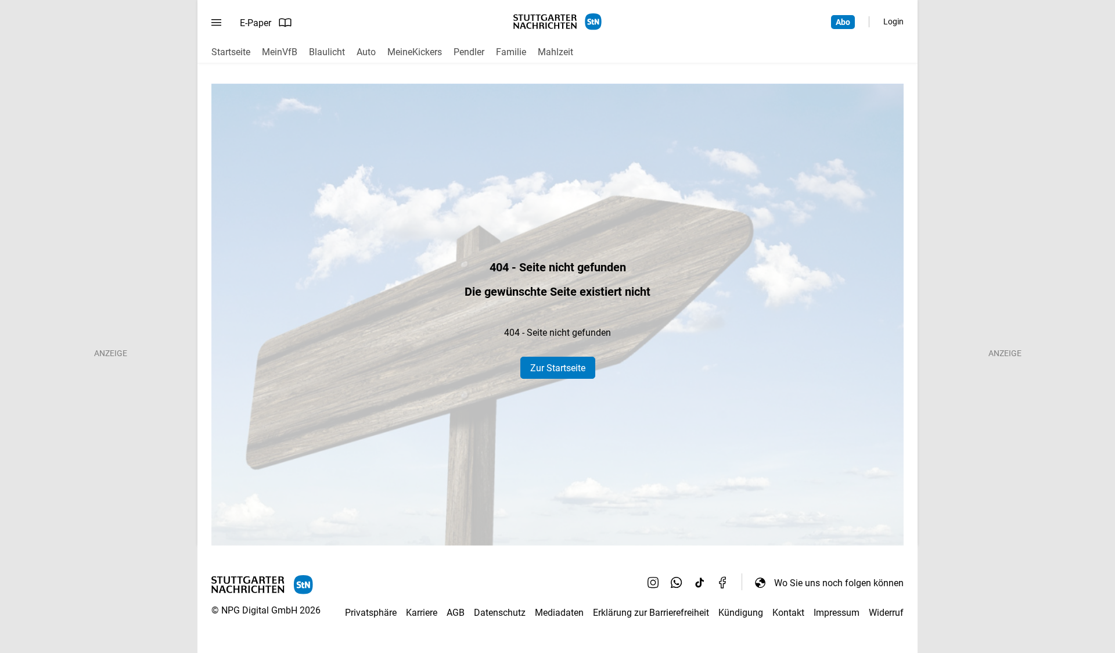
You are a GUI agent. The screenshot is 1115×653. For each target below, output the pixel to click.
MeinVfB (279, 52)
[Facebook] (723, 582)
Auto (366, 52)
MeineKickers (414, 52)
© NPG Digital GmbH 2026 (266, 610)
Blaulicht (327, 52)
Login (893, 21)
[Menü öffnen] (216, 22)
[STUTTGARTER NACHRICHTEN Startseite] (557, 21)
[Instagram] (653, 582)
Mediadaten (559, 612)
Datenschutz (500, 612)
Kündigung (740, 612)
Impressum (836, 612)
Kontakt (788, 612)
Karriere (421, 612)
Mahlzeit (555, 52)
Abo (843, 22)
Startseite (230, 52)
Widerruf (886, 612)
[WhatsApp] (676, 582)
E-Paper (255, 22)
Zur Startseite (557, 368)
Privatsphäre (371, 612)
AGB (456, 612)
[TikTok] (699, 582)
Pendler (469, 52)
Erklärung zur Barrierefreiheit (651, 612)
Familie (511, 52)
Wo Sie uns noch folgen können (839, 583)
